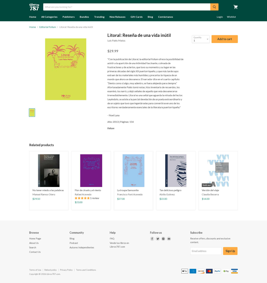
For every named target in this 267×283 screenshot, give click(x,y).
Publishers (69, 16)
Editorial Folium (47, 27)
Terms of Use (35, 270)
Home (32, 16)
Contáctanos (165, 16)
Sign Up (230, 251)
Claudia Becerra (210, 194)
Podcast (74, 243)
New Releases (117, 16)
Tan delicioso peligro (170, 190)
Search (32, 247)
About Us (34, 243)
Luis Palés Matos (116, 40)
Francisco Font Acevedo (130, 194)
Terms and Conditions (86, 270)
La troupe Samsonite (128, 190)
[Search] (214, 6)
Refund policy (50, 270)
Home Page (35, 238)
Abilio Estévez (167, 194)
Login (220, 16)
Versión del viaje (210, 190)
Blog (150, 16)
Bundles (84, 16)
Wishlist (231, 16)
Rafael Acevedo (83, 194)
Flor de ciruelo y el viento (88, 190)
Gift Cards (137, 16)
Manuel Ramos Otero (43, 194)
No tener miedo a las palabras (48, 190)
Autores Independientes (82, 247)
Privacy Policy (66, 270)
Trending (99, 16)
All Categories (49, 16)
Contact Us (35, 251)
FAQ (112, 238)
